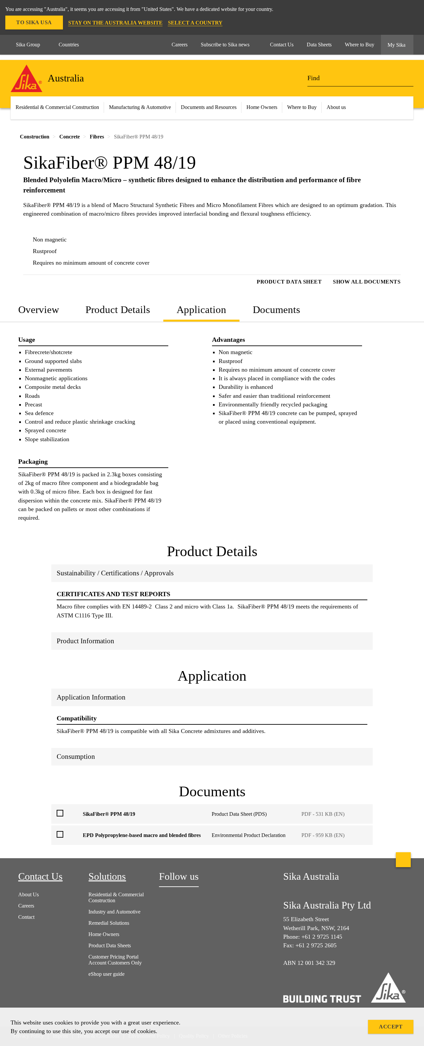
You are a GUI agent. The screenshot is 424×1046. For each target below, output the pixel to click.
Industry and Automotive (114, 912)
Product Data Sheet (289, 282)
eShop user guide (106, 974)
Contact (26, 917)
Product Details (117, 309)
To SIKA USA (34, 22)
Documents (276, 309)
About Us (28, 894)
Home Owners (261, 107)
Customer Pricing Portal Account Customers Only (115, 960)
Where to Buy (302, 107)
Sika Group (28, 44)
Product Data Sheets (109, 945)
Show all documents (366, 282)
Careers (26, 906)
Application (201, 309)
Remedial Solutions (108, 923)
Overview (38, 309)
